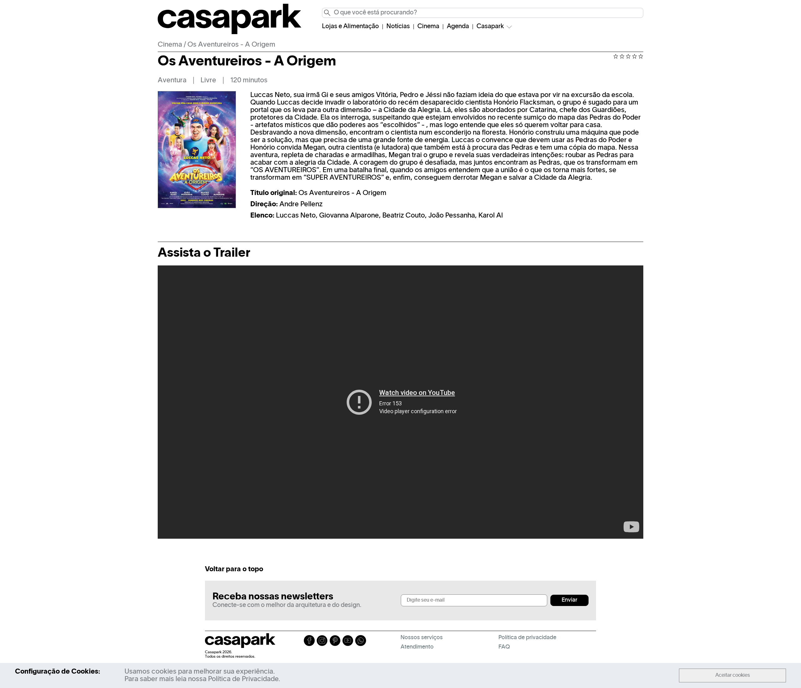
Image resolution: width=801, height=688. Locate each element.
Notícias (398, 26)
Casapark (490, 26)
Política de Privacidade (243, 679)
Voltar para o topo (234, 569)
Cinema (428, 26)
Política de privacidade (527, 637)
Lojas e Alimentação (350, 26)
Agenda (458, 26)
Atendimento (417, 647)
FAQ (504, 647)
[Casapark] (229, 33)
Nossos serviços (421, 637)
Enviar (569, 600)
